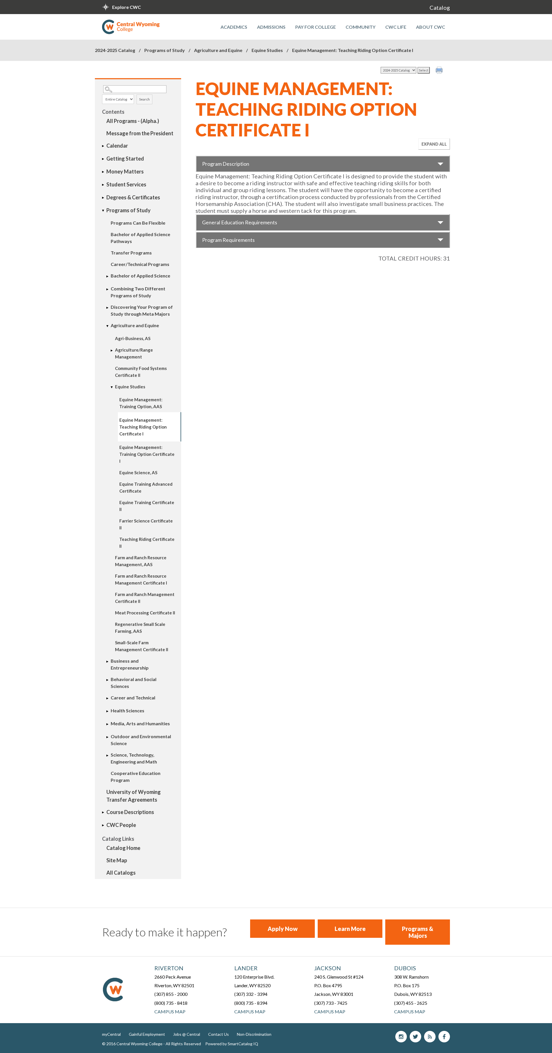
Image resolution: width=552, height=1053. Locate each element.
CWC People (121, 825)
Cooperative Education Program (135, 776)
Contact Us (218, 1034)
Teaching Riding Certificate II (147, 543)
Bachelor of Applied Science (140, 275)
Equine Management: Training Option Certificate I (147, 454)
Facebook (444, 1036)
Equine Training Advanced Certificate (145, 487)
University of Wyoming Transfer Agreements (133, 796)
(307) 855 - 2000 (170, 994)
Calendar (117, 145)
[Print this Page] (440, 71)
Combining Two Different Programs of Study (138, 292)
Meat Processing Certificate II (145, 612)
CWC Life (395, 27)
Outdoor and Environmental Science (141, 740)
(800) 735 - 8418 (170, 1003)
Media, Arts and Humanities (140, 723)
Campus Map (169, 1011)
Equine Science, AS (138, 472)
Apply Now (283, 928)
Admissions (271, 27)
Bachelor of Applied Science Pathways (140, 238)
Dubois (405, 968)
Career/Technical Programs (140, 264)
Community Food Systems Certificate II (141, 372)
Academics (234, 27)
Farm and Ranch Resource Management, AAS (140, 561)
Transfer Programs (131, 252)
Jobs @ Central (186, 1034)
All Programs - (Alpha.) (132, 121)
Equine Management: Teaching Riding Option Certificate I (143, 426)
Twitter (415, 1036)
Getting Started (125, 158)
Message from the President (139, 133)
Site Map (116, 860)
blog (430, 1036)
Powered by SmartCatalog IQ (231, 1043)
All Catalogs (121, 872)
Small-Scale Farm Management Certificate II (141, 646)
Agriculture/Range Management (134, 353)
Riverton (168, 968)
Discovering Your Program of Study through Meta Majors (142, 310)
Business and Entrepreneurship (130, 664)
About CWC (430, 27)
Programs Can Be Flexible (138, 222)
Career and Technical (133, 697)
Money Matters (125, 171)
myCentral (111, 1034)
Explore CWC (126, 7)
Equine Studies (267, 50)
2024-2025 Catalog (115, 50)
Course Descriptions (130, 812)
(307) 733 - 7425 (330, 1003)
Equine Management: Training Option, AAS (140, 403)
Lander (246, 968)
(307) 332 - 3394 (250, 994)
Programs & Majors (417, 932)
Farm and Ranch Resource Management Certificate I (141, 579)
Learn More (350, 928)
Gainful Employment (147, 1034)
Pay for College (315, 27)
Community (360, 27)
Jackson (327, 968)
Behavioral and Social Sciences (133, 682)
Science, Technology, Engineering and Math (134, 758)
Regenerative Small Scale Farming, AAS (140, 628)
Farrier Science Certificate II (146, 524)
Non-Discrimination (254, 1034)
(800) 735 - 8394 (250, 1003)
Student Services (126, 184)
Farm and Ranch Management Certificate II (145, 598)
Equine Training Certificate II (146, 506)
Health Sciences (127, 710)
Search (144, 99)
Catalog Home (123, 848)
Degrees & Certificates (133, 197)
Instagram (401, 1036)
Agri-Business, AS (132, 338)
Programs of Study (165, 50)
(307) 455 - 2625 (410, 1003)
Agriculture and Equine (218, 50)
